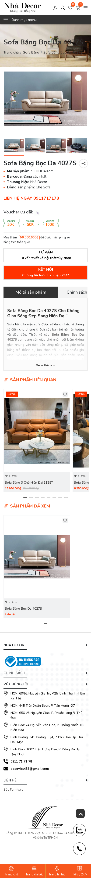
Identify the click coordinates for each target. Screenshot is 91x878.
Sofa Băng (31, 52)
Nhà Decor (11, 476)
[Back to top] (80, 813)
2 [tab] (31, 497)
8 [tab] (66, 497)
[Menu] (86, 7)
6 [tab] (54, 497)
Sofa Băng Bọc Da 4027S (23, 608)
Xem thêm (44, 365)
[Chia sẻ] (83, 163)
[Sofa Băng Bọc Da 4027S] (46, 98)
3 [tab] (36, 497)
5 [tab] (48, 497)
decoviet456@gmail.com (29, 768)
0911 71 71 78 (21, 761)
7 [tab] (60, 497)
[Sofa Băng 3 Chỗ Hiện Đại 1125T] (37, 430)
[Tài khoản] (55, 7)
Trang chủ (11, 52)
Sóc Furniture (13, 789)
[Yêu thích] (65, 394)
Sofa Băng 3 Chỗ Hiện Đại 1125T (29, 482)
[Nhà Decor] (22, 7)
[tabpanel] (36, 440)
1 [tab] (25, 497)
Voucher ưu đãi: (19, 212)
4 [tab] (42, 497)
